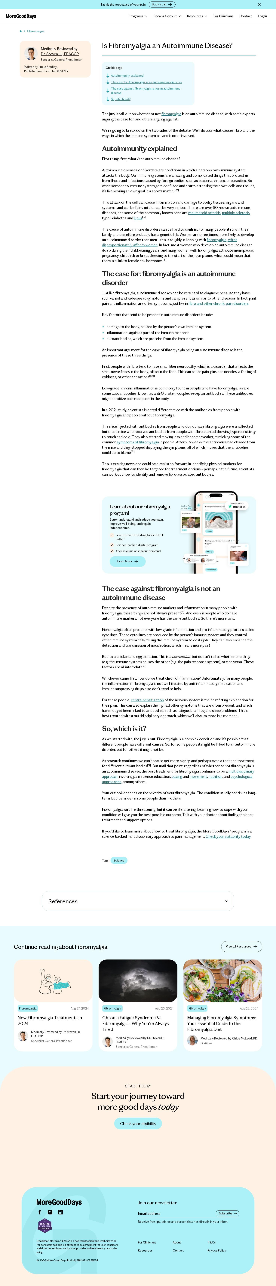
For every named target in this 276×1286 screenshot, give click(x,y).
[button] (138, 16)
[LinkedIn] (61, 1212)
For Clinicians (223, 16)
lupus (138, 217)
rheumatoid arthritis (204, 212)
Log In (262, 16)
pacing (177, 776)
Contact (245, 16)
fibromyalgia (171, 113)
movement (198, 776)
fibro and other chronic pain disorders (219, 303)
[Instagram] (50, 1212)
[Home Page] (59, 1202)
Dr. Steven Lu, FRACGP (60, 53)
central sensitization (147, 699)
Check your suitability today (228, 836)
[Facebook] (40, 1212)
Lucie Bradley (48, 67)
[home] (21, 16)
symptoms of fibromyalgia (138, 441)
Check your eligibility (138, 1123)
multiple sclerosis (236, 212)
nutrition (215, 776)
